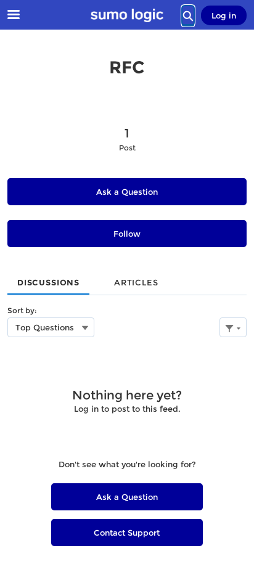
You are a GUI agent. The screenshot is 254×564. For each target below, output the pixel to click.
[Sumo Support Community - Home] (127, 15)
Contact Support (127, 532)
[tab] (48, 278)
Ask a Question (127, 192)
